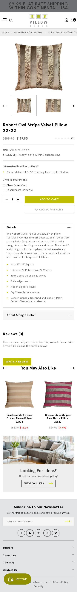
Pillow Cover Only (17, 185)
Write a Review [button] (17, 361)
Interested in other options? (20, 166)
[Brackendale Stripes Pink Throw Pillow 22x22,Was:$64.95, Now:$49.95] (57, 394)
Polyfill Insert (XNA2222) (20, 189)
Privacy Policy (60, 582)
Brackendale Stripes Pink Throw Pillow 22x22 (57, 418)
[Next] (72, 106)
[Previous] (5, 106)
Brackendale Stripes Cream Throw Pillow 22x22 (19, 418)
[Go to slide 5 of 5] (72, 368)
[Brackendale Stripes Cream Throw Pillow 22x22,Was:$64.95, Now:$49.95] (19, 394)
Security (38, 586)
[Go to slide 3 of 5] (5, 368)
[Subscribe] (67, 521)
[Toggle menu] (5, 20)
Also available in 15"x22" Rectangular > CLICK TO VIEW (37, 172)
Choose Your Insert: (15, 179)
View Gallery (34, 483)
